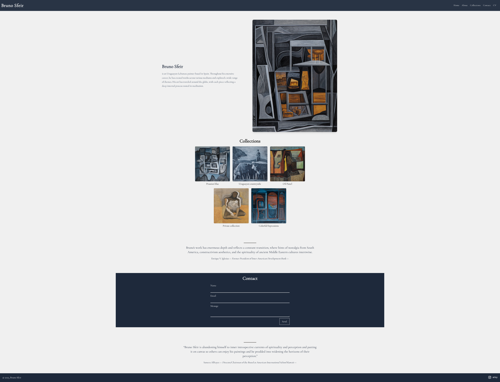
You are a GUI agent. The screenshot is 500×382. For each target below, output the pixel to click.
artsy (495, 377)
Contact (487, 5)
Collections (475, 5)
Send (284, 321)
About (465, 5)
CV (494, 5)
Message (214, 306)
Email (213, 295)
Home (456, 5)
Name (213, 285)
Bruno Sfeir (12, 5)
